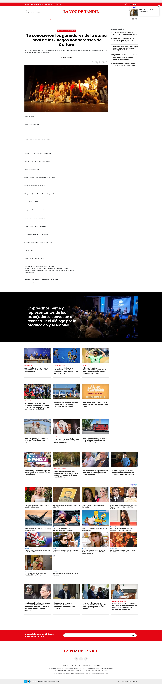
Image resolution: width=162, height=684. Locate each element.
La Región (56, 19)
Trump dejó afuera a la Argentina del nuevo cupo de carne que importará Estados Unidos (94, 606)
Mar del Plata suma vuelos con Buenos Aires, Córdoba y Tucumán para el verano (66, 404)
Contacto (97, 665)
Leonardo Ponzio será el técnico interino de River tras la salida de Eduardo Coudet (66, 441)
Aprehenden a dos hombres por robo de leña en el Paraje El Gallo (124, 64)
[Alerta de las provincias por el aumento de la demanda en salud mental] (37, 355)
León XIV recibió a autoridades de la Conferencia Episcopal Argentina (36, 440)
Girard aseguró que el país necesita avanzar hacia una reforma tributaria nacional (123, 472)
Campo (113, 19)
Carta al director (76, 665)
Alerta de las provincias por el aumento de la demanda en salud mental (36, 370)
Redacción (65, 665)
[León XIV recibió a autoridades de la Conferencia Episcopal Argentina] (37, 426)
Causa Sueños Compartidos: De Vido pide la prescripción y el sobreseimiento (95, 472)
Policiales (45, 19)
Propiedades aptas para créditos (51, 4)
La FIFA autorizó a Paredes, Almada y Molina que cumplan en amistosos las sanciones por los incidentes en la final (37, 406)
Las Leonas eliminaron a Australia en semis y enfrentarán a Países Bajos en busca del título (66, 371)
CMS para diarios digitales (130, 681)
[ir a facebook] (129, 11)
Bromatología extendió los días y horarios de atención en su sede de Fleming (95, 440)
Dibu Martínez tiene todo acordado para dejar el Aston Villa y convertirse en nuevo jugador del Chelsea (94, 371)
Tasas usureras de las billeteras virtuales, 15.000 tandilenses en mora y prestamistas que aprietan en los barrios (124, 606)
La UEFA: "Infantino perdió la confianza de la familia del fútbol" (125, 33)
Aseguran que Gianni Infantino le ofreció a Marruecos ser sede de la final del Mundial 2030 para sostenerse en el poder (125, 56)
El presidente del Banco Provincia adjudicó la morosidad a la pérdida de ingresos (64, 606)
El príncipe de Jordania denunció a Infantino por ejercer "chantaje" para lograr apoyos (125, 48)
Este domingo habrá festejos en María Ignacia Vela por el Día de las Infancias (37, 472)
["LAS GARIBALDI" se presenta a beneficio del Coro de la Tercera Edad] (95, 391)
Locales (35, 19)
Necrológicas (77, 19)
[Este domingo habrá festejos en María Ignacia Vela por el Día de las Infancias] (37, 459)
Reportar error (87, 665)
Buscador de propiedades (32, 4)
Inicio (27, 19)
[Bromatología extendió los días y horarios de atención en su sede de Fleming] (95, 426)
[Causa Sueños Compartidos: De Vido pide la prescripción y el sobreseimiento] (95, 459)
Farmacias (104, 19)
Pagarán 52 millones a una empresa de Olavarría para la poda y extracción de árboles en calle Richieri (66, 474)
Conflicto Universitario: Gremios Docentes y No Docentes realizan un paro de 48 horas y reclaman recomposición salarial (37, 606)
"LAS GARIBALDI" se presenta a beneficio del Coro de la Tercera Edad (95, 404)
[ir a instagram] (86, 659)
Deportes (66, 19)
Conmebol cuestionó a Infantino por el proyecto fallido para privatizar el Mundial (124, 40)
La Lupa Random (92, 19)
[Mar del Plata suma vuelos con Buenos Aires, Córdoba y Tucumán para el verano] (66, 391)
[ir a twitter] (81, 659)
